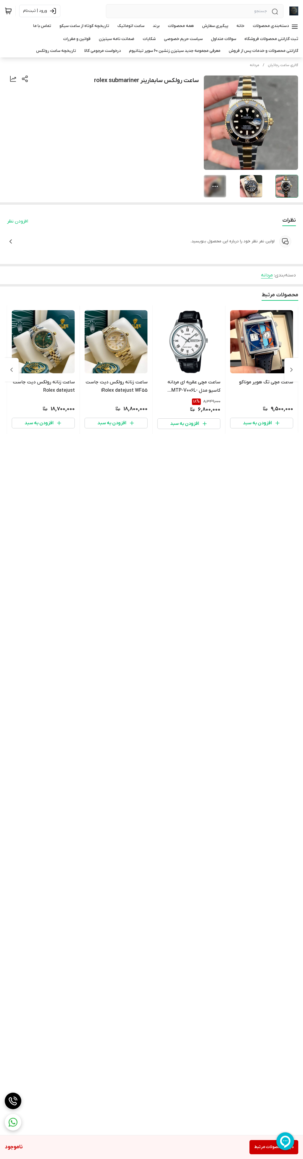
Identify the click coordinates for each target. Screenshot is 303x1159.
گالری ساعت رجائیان (283, 65)
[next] (11, 370)
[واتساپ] (13, 1122)
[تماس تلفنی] (13, 1101)
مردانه (254, 65)
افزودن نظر (17, 221)
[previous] (291, 370)
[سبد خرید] (8, 11)
